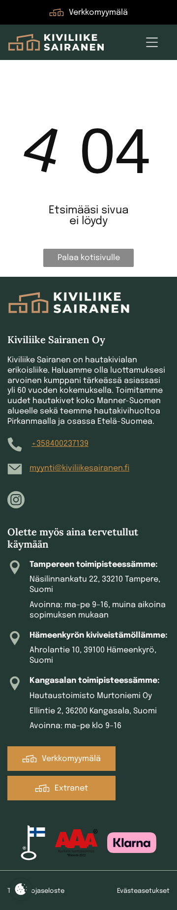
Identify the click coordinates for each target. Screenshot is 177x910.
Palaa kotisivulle (89, 258)
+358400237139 (59, 444)
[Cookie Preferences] (21, 889)
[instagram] (16, 501)
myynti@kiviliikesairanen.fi (79, 468)
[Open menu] (152, 42)
